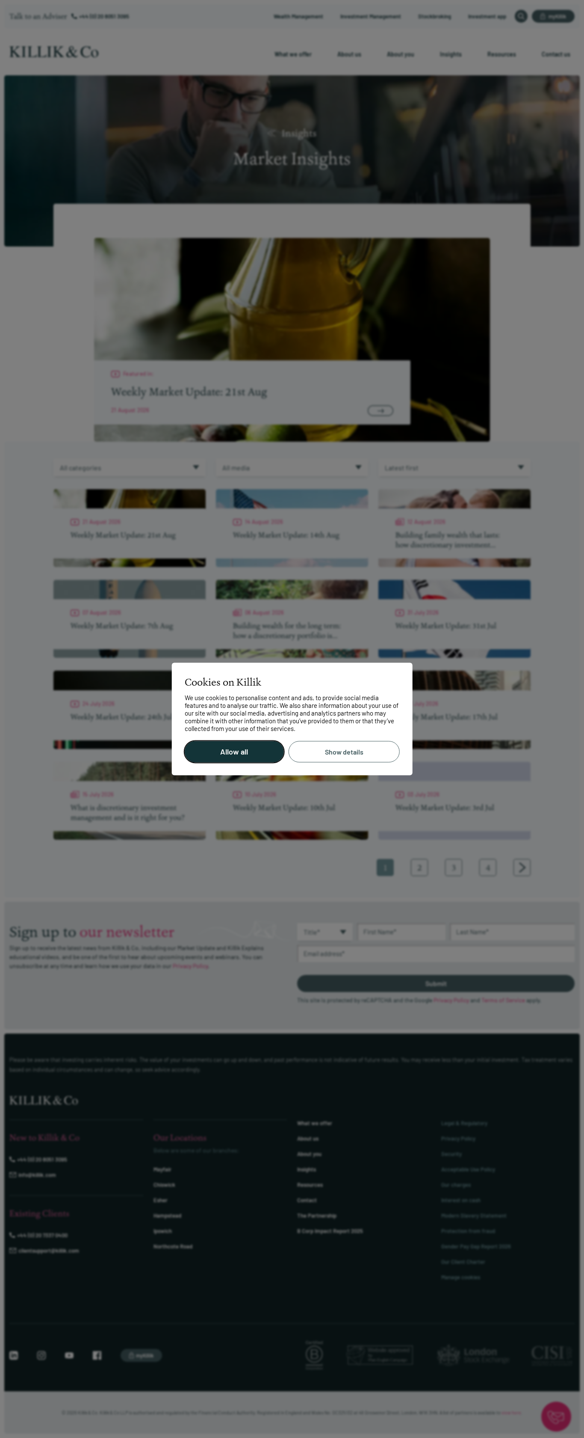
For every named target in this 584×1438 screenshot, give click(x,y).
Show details (344, 752)
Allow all (234, 752)
